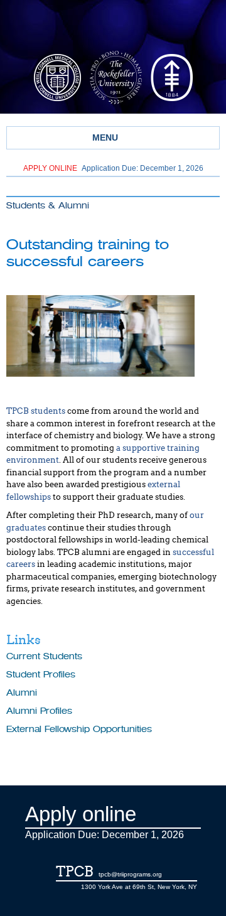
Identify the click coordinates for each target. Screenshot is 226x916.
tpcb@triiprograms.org (130, 874)
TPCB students (35, 411)
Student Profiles (40, 674)
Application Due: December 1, (113, 168)
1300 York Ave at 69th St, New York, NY (139, 886)
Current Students (44, 656)
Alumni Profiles (39, 711)
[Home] (113, 27)
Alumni (21, 692)
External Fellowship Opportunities (79, 729)
